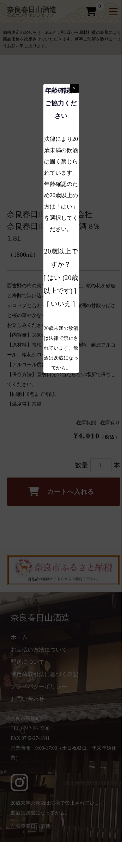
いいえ (61, 303)
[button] (74, 88)
